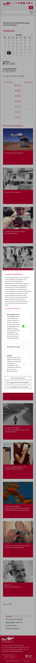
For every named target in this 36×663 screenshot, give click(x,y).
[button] (28, 326)
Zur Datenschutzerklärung (12, 308)
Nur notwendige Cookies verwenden (18, 387)
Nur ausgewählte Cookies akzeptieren (18, 382)
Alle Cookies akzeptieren (18, 378)
